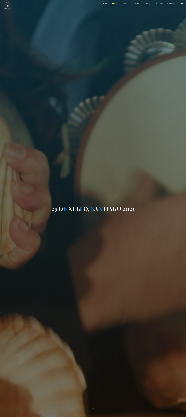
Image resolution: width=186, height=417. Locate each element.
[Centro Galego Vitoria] (8, 5)
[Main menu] (181, 3)
